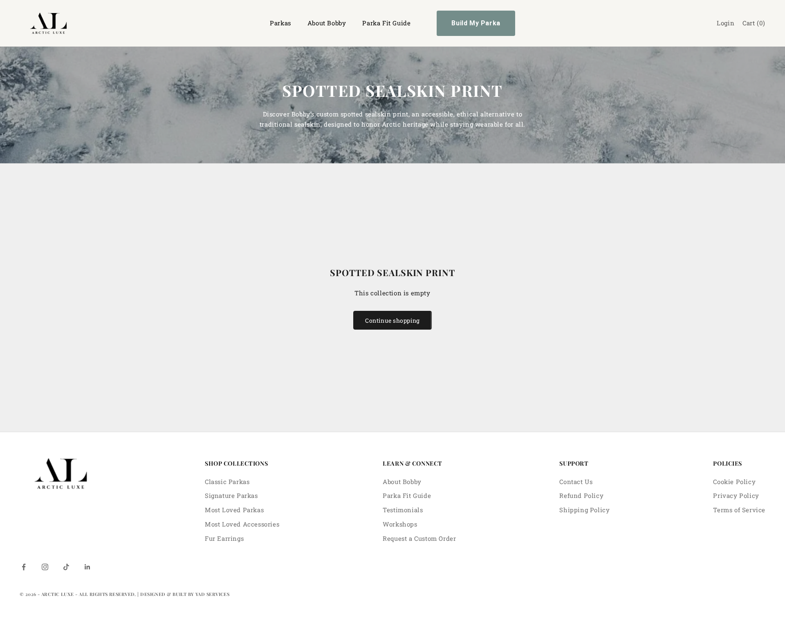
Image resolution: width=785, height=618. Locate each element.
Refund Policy (581, 495)
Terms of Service (739, 510)
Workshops (400, 524)
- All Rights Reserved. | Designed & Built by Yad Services (152, 594)
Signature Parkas (231, 495)
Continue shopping (392, 320)
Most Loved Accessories (242, 524)
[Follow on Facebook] (24, 567)
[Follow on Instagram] (45, 567)
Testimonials (403, 510)
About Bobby (326, 23)
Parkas (280, 23)
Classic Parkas (227, 481)
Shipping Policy (584, 510)
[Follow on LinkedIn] (87, 567)
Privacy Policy (736, 495)
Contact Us (575, 481)
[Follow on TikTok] (66, 567)
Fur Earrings (224, 538)
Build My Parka (475, 23)
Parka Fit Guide (386, 23)
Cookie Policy (734, 481)
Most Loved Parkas (234, 510)
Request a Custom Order (419, 538)
